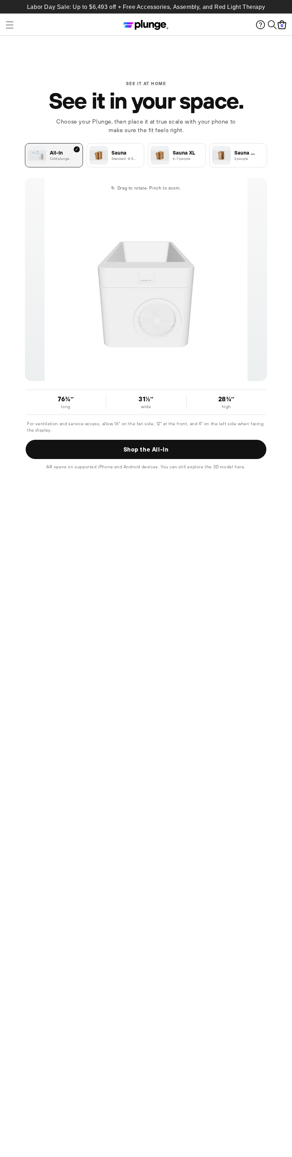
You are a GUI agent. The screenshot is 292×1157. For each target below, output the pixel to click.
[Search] (272, 24)
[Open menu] (41, 24)
